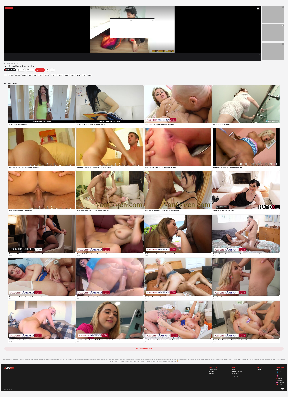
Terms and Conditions (237, 371)
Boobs (72, 75)
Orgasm (53, 75)
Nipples (47, 75)
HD (5, 75)
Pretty (78, 75)
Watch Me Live (10, 69)
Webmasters (212, 371)
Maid (35, 75)
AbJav (280, 369)
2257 (233, 375)
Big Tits (24, 75)
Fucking (60, 75)
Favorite (31, 70)
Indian (40, 75)
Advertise (211, 373)
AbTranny (280, 374)
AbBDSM (280, 378)
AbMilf (280, 376)
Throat (84, 75)
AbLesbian (281, 382)
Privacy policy (235, 373)
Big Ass (11, 75)
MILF (30, 75)
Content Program (213, 369)
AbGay (280, 371)
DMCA (233, 369)
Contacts (259, 369)
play (132, 39)
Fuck (89, 75)
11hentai (280, 384)
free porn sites (173, 361)
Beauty (66, 75)
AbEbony (280, 380)
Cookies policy (235, 376)
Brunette (17, 75)
